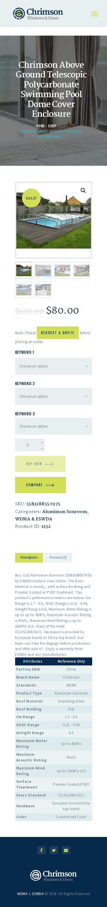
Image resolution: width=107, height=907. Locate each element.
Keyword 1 (24, 352)
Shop (52, 125)
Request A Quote (57, 332)
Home (40, 125)
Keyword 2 (25, 383)
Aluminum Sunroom (64, 511)
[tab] (29, 559)
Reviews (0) (58, 557)
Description (29, 557)
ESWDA (38, 893)
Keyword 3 (25, 413)
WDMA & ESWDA (34, 519)
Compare (34, 485)
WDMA (22, 893)
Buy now (34, 463)
